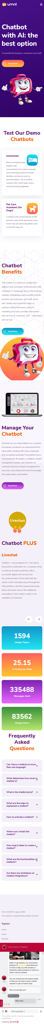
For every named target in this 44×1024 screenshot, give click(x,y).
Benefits (5, 939)
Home (4, 929)
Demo (4, 934)
